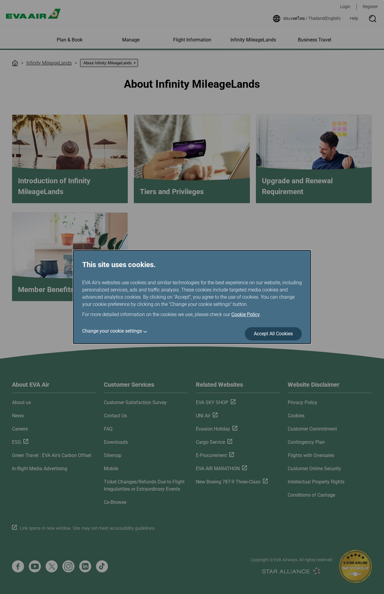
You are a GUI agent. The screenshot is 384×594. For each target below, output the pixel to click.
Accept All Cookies (273, 334)
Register (370, 6)
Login (345, 6)
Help (354, 18)
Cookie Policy (245, 314)
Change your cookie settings (112, 331)
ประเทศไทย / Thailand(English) (312, 18)
